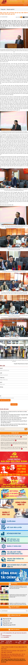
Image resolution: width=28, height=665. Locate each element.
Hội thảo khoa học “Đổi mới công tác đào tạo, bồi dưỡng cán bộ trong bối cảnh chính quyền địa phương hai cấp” (14, 440)
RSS (16, 642)
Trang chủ (3, 9)
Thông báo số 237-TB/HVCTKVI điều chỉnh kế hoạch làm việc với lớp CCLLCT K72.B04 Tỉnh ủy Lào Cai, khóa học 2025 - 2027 (14, 448)
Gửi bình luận (14, 404)
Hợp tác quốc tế (10, 9)
